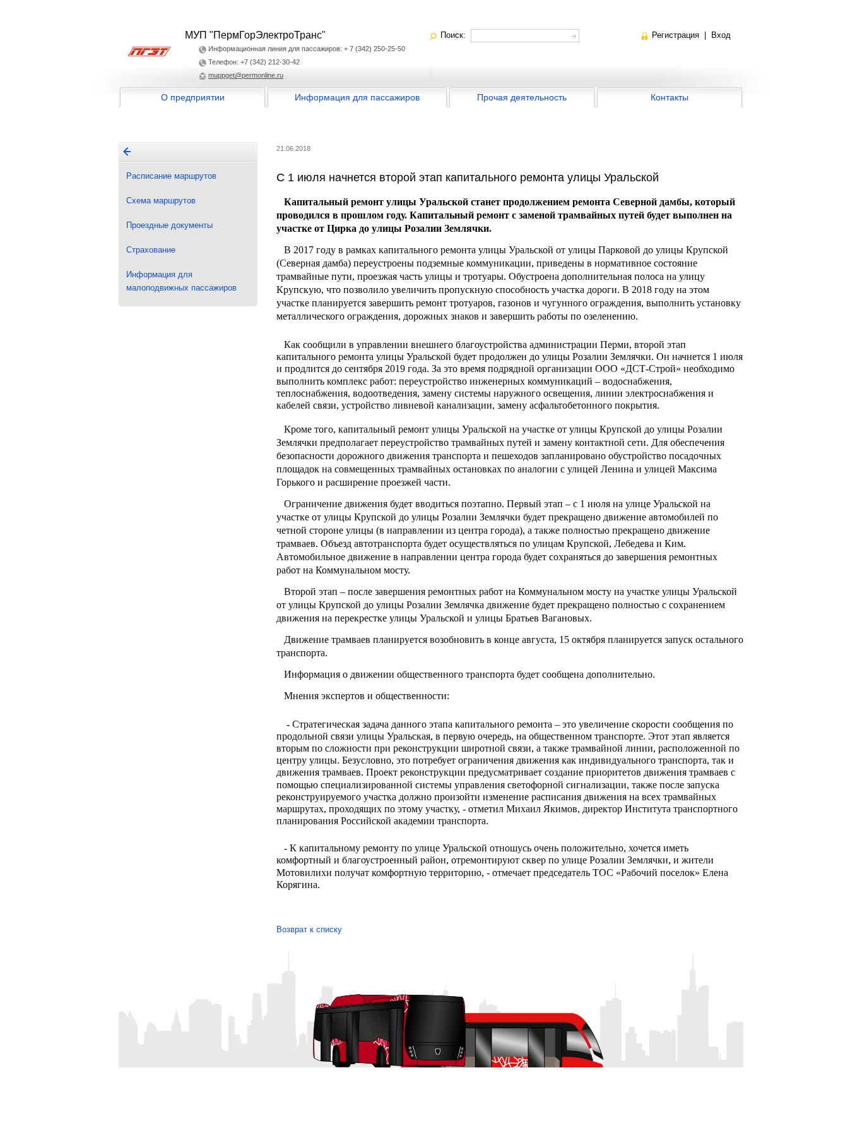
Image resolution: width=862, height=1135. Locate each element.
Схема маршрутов (161, 200)
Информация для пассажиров (357, 97)
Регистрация (675, 35)
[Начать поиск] (573, 34)
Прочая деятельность (522, 97)
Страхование (150, 250)
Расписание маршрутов (171, 176)
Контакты (669, 97)
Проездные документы (169, 225)
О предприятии (193, 97)
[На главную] (127, 152)
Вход (721, 35)
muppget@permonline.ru (245, 75)
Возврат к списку (309, 929)
